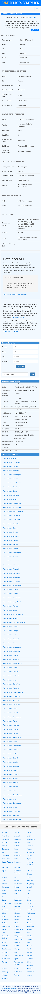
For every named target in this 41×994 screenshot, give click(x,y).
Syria (16, 959)
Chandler (11, 758)
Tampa (10, 667)
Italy (28, 893)
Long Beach (12, 602)
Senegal (5, 952)
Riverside (11, 688)
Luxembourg (31, 910)
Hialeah (10, 786)
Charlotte (11, 524)
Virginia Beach (13, 614)
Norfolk (10, 754)
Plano (10, 721)
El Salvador (30, 867)
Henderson (11, 725)
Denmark (17, 862)
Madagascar (31, 913)
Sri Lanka (30, 906)
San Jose (11, 495)
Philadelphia (12, 474)
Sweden (29, 955)
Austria (29, 836)
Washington (12, 552)
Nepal (4, 929)
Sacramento (12, 598)
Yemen (16, 975)
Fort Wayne (12, 737)
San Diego (11, 487)
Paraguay (30, 939)
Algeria (4, 833)
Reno (10, 791)
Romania (5, 946)
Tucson (10, 589)
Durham (10, 770)
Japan (29, 897)
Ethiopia (29, 874)
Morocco (17, 913)
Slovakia (29, 949)
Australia (17, 836)
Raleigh (10, 630)
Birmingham (12, 819)
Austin (10, 499)
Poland (4, 942)
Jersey (10, 741)
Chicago (10, 466)
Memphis (11, 536)
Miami (10, 635)
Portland (11, 569)
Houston (11, 470)
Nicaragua (30, 926)
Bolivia (16, 846)
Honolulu (11, 672)
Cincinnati (11, 704)
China (16, 852)
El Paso (10, 532)
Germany (30, 880)
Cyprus (29, 859)
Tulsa (10, 643)
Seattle (10, 544)
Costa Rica (6, 859)
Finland (4, 877)
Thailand (30, 959)
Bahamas (30, 846)
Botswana (5, 849)
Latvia (4, 906)
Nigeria (16, 926)
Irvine (10, 799)
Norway (29, 929)
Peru (28, 932)
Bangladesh (31, 839)
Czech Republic (7, 862)
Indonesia (17, 890)
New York (11, 458)
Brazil (16, 849)
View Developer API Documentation (15, 294)
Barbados (17, 839)
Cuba (16, 859)
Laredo (10, 762)
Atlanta (10, 618)
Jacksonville (12, 503)
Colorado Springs (14, 622)
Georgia (17, 880)
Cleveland (11, 651)
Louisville (11, 561)
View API (33, 17)
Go (33, 374)
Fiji (15, 877)
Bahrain (5, 842)
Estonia (29, 871)
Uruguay (5, 972)
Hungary (17, 887)
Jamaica (17, 897)
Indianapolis (12, 507)
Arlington (11, 659)
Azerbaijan (6, 839)
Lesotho (5, 910)
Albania (17, 833)
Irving (10, 807)
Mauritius (5, 919)
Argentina (5, 836)
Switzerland (6, 959)
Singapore (18, 949)
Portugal (17, 942)
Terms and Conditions (10, 332)
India (4, 890)
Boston (10, 540)
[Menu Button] (37, 9)
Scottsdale (11, 811)
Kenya (29, 900)
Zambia (29, 975)
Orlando (10, 750)
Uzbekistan (18, 972)
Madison (11, 766)
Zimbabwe (5, 978)
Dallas (10, 491)
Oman (4, 932)
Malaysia (5, 923)
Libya (4, 913)
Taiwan (29, 962)
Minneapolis (12, 647)
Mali (3, 916)
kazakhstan (18, 900)
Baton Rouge (12, 795)
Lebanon (17, 906)
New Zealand (6, 926)
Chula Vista (12, 745)
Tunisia (4, 968)
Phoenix (10, 479)
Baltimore (11, 557)
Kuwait (29, 903)
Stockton (11, 700)
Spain (16, 952)
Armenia (29, 833)
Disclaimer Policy (18, 317)
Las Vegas (11, 581)
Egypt (4, 871)
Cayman (29, 849)
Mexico (29, 919)
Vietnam (5, 975)
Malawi (16, 919)
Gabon (4, 880)
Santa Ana (11, 684)
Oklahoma (11, 573)
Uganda (17, 968)
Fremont (11, 815)
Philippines (18, 936)
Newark (10, 713)
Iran (15, 893)
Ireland (29, 890)
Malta (28, 916)
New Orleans (12, 663)
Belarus (29, 842)
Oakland (11, 639)
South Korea (6, 903)
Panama (17, 932)
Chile (4, 852)
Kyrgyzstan (18, 903)
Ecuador (17, 867)
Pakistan (29, 936)
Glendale (11, 782)
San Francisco (13, 511)
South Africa (18, 955)
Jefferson (11, 565)
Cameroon (6, 855)
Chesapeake (12, 803)
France (29, 877)
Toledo (10, 708)
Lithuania (17, 910)
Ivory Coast (6, 897)
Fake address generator (9, 988)
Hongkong (30, 884)
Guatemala (18, 884)
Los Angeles (12, 462)
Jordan (4, 900)
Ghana (4, 884)
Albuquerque (12, 585)
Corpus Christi (13, 692)
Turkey (4, 962)
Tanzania (30, 965)
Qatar (29, 942)
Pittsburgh (11, 696)
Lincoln (10, 729)
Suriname (5, 955)
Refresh (35, 30)
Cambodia (30, 852)
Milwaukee (11, 577)
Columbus (11, 516)
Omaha (10, 626)
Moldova (17, 923)
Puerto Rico (18, 939)
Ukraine (29, 968)
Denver (10, 548)
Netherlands (18, 929)
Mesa (10, 610)
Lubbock (11, 774)
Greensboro (12, 717)
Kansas (10, 606)
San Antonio (12, 483)
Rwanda (29, 946)
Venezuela (30, 972)
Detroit (10, 528)
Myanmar (17, 916)
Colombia (17, 855)
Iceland (29, 887)
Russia (16, 946)
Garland (10, 778)
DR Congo (5, 867)
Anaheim (11, 676)
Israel (4, 893)
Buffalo (10, 733)
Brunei (4, 846)
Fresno (10, 594)
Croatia (29, 855)
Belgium (17, 842)
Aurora (10, 680)
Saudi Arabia (6, 949)
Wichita (10, 655)
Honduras (5, 887)
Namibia (29, 923)
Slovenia (29, 952)
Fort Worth (11, 520)
